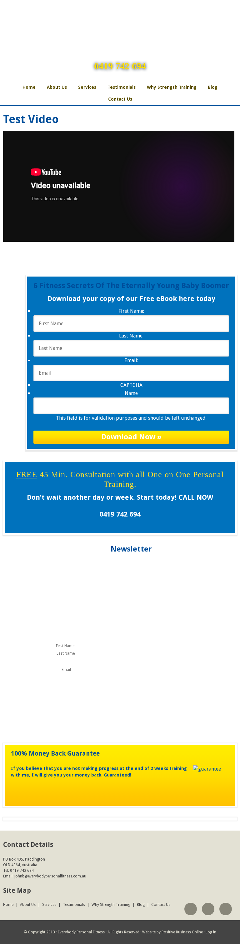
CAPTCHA (131, 385)
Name (131, 393)
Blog (213, 87)
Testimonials (122, 87)
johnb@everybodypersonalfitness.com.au (50, 876)
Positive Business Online (182, 932)
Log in (211, 932)
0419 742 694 (120, 66)
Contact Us (120, 99)
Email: (131, 360)
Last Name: (131, 336)
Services (87, 87)
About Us (57, 87)
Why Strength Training (172, 87)
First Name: (131, 311)
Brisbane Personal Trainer (120, 20)
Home (29, 87)
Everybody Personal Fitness (81, 932)
